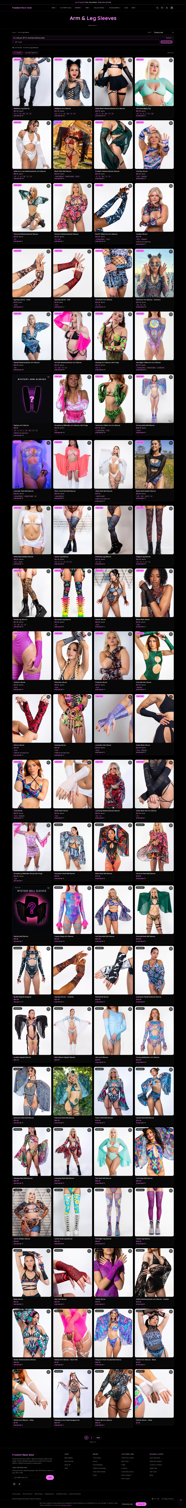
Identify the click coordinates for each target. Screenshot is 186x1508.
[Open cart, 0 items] (172, 8)
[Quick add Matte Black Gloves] (171, 740)
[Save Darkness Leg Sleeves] (130, 508)
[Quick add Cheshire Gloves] (48, 677)
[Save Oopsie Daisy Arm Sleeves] (89, 888)
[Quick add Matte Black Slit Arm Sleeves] (171, 805)
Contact (124, 1468)
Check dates (166, 42)
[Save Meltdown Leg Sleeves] (48, 60)
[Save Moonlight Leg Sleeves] (130, 1191)
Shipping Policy (49, 1494)
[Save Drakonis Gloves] (130, 634)
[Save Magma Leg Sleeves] (171, 508)
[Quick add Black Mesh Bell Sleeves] (89, 166)
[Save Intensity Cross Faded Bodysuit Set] (89, 1372)
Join (50, 1477)
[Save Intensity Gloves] (89, 697)
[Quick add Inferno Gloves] (48, 740)
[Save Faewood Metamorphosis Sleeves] (48, 186)
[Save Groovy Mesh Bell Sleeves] (171, 377)
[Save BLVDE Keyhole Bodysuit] (48, 949)
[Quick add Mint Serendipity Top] (171, 103)
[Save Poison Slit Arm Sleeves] (130, 1372)
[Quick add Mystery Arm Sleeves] (48, 420)
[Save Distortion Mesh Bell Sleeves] (48, 1070)
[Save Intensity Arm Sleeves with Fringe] (130, 314)
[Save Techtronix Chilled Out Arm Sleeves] (130, 377)
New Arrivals (69, 1461)
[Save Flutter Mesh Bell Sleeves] (130, 1070)
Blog (151, 1475)
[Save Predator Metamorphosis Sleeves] (130, 123)
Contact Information (75, 1494)
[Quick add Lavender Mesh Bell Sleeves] (48, 486)
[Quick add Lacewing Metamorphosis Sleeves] (130, 805)
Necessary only (127, 1504)
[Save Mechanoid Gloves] (130, 949)
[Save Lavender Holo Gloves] (130, 697)
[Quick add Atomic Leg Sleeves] (89, 551)
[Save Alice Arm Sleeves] (130, 1009)
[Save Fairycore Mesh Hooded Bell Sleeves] (130, 1312)
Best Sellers (69, 1458)
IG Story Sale (65, 8)
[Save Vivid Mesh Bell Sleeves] (171, 1130)
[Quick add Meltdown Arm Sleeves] (89, 103)
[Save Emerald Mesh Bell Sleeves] (171, 888)
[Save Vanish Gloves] (130, 1251)
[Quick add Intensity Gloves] (89, 740)
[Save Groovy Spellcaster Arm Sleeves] (171, 1009)
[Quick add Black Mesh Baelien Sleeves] (171, 486)
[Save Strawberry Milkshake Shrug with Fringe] (48, 825)
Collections (99, 8)
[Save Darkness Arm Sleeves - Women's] (171, 252)
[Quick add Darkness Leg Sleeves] (130, 551)
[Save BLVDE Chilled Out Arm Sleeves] (130, 186)
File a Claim (125, 1479)
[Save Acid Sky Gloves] (171, 123)
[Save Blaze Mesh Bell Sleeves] (130, 825)
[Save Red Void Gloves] (89, 1251)
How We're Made (99, 1472)
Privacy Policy (16, 1494)
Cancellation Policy (61, 1494)
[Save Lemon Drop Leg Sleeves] (89, 1191)
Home (14, 32)
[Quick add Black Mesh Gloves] (171, 614)
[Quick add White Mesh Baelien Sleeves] (48, 551)
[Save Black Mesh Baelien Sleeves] (171, 443)
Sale (126, 8)
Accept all (141, 1504)
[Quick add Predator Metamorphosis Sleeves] (130, 166)
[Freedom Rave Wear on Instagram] (14, 1484)
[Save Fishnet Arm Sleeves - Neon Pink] (89, 1312)
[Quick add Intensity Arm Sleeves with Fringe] (130, 357)
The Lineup (97, 1458)
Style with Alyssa (156, 1461)
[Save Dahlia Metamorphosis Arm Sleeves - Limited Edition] (171, 1251)
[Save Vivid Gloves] (48, 763)
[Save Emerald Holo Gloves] (171, 634)
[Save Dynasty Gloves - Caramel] (89, 949)
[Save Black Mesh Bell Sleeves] (89, 123)
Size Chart (125, 1461)
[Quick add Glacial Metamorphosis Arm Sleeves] (48, 357)
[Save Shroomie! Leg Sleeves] (89, 571)
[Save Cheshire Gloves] (48, 634)
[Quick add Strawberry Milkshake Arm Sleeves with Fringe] (89, 420)
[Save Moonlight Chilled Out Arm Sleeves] (171, 314)
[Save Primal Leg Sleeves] (48, 571)
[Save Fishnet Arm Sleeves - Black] (171, 1312)
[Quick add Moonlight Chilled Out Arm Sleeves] (171, 357)
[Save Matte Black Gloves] (171, 697)
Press (95, 1475)
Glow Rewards (155, 1458)
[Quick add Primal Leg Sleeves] (48, 614)
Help (133, 8)
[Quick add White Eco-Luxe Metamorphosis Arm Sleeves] (48, 166)
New (53, 8)
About (95, 1461)
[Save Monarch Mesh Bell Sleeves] (171, 825)
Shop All (67, 1465)
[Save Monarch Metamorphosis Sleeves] (89, 186)
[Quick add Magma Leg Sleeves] (171, 551)
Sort (149, 32)
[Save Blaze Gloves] (48, 1251)
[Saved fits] (162, 8)
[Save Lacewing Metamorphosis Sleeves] (130, 763)
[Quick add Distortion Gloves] (89, 677)
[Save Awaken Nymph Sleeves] (48, 1009)
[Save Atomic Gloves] (130, 571)
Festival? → (169, 38)
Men (87, 8)
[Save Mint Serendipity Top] (171, 60)
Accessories (114, 8)
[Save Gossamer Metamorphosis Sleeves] (171, 949)
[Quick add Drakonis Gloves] (130, 677)
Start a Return (126, 1475)
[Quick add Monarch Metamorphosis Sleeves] (89, 229)
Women (78, 8)
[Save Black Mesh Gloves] (171, 571)
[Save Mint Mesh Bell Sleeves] (130, 1130)
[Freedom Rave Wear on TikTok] (19, 1484)
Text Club (153, 1472)
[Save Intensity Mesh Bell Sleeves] (48, 1130)
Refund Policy (39, 1494)
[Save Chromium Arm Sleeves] (130, 252)
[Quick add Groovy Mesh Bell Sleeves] (171, 420)
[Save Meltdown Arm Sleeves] (89, 60)
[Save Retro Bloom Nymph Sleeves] (89, 1009)
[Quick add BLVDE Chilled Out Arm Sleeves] (130, 229)
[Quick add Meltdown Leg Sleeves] (48, 103)
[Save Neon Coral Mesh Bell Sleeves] (89, 443)
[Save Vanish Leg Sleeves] (171, 1191)
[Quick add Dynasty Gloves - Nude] (48, 294)
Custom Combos (156, 1465)
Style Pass (153, 1468)
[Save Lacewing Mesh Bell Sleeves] (89, 1130)
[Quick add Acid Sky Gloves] (171, 166)
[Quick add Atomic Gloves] (130, 614)
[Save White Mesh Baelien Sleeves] (48, 508)
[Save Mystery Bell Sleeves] (48, 888)
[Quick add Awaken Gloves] (171, 229)
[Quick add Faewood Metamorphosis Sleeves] (48, 229)
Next (98, 1438)
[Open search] (157, 8)
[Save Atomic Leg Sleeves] (89, 508)
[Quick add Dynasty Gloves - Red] (89, 294)
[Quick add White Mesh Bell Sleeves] (130, 486)
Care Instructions (127, 1472)
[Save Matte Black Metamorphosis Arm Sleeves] (130, 60)
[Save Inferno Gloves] (48, 697)
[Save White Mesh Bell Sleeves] (130, 443)
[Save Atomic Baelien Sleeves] (48, 1191)
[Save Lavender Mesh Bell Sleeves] (48, 443)
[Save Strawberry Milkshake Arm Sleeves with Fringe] (89, 377)
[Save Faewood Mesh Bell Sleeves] (89, 1070)
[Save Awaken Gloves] (171, 186)
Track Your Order (127, 1458)
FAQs (123, 1465)
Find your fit (32, 52)
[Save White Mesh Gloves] (89, 763)
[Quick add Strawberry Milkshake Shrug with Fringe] (48, 868)
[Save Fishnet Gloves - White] (171, 1372)
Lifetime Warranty (99, 1468)
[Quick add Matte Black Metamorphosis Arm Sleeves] (130, 103)
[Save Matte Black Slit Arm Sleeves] (171, 763)
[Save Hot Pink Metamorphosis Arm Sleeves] (89, 314)
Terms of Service (27, 1494)
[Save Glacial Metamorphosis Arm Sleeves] (48, 314)
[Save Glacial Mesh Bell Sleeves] (171, 1070)
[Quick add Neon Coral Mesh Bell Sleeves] (89, 486)
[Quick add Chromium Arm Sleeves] (130, 294)
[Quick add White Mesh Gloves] (89, 805)
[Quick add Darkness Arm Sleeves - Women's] (171, 294)
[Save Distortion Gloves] (89, 634)
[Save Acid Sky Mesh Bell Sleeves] (130, 888)
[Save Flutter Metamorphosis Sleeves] (48, 1312)
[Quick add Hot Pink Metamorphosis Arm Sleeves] (89, 357)
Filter (19, 53)
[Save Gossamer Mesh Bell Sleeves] (89, 825)
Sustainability (98, 1465)
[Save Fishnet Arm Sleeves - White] (48, 1372)
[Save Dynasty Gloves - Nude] (48, 252)
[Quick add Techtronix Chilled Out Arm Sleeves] (130, 420)
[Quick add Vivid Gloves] (48, 805)
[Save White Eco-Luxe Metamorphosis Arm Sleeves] (48, 123)
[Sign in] (167, 8)
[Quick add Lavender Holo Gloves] (130, 740)
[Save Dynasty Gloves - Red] (89, 252)
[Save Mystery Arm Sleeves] (48, 377)
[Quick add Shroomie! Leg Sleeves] (89, 614)
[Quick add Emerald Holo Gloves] (171, 677)
